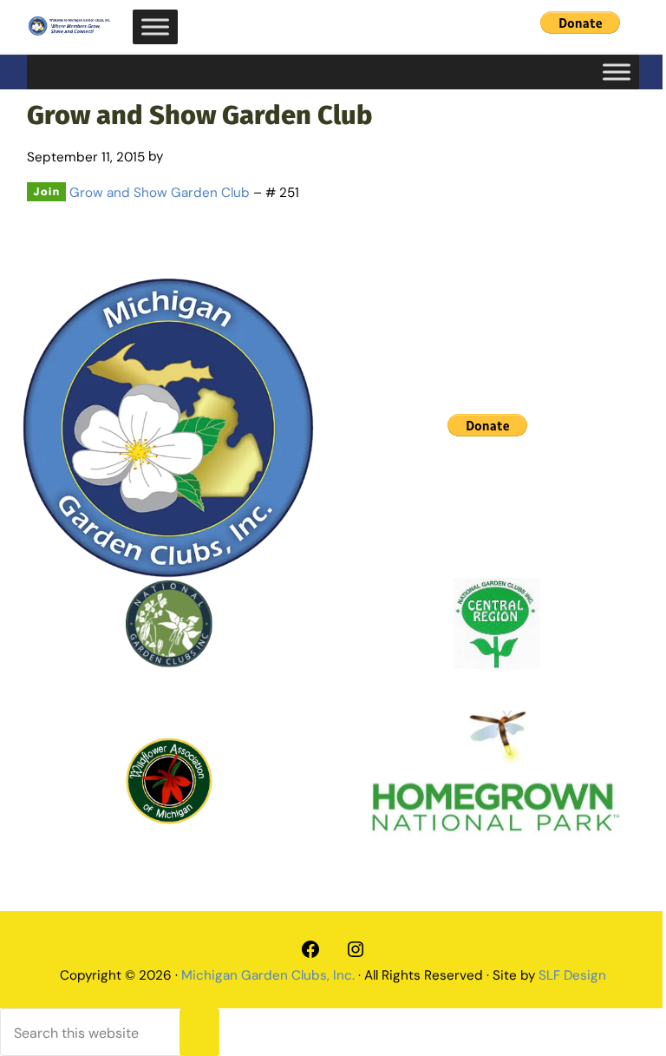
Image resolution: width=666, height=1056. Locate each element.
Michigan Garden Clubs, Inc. (268, 975)
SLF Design (572, 975)
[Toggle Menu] (155, 26)
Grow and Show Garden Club (159, 192)
